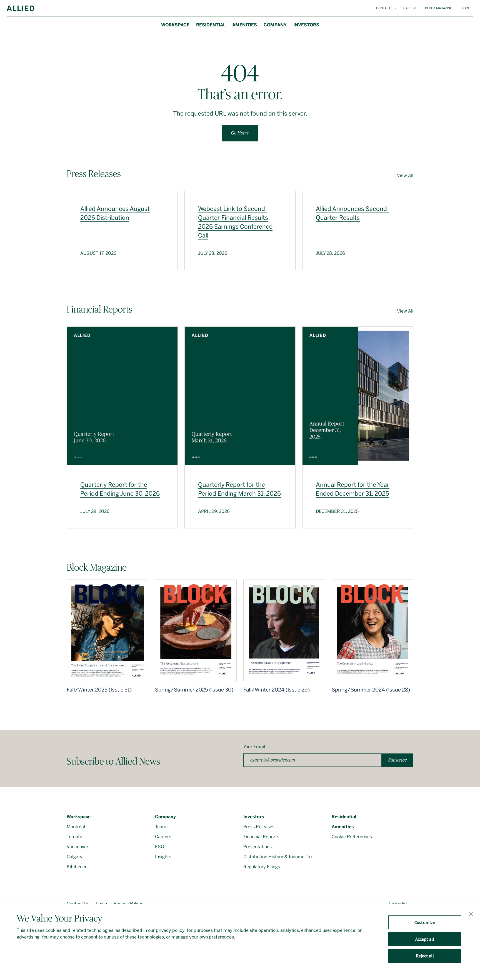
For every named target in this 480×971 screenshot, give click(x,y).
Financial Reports (261, 836)
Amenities (244, 25)
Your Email (254, 746)
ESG (159, 846)
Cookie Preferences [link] (352, 836)
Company (275, 25)
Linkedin (398, 903)
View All (405, 175)
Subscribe (397, 760)
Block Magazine (438, 8)
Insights (163, 856)
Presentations (257, 846)
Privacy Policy (128, 903)
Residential (211, 25)
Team (160, 826)
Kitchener (77, 866)
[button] (470, 914)
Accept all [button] (424, 939)
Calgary (74, 856)
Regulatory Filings (261, 866)
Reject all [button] (425, 955)
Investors (306, 25)
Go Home (240, 133)
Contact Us (386, 8)
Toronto (74, 836)
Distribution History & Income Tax (277, 856)
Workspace (175, 25)
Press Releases (258, 826)
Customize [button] (424, 922)
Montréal (76, 826)
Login (464, 8)
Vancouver (77, 846)
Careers (410, 8)
